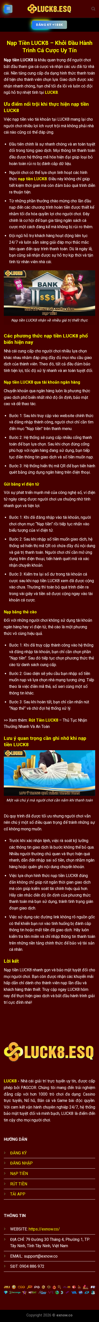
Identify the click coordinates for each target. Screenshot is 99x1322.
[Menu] (8, 9)
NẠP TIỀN (19, 1173)
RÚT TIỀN (18, 1184)
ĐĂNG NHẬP (21, 1163)
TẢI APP (17, 1194)
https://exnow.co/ (44, 1229)
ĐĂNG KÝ (18, 1153)
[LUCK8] (49, 9)
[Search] (93, 9)
